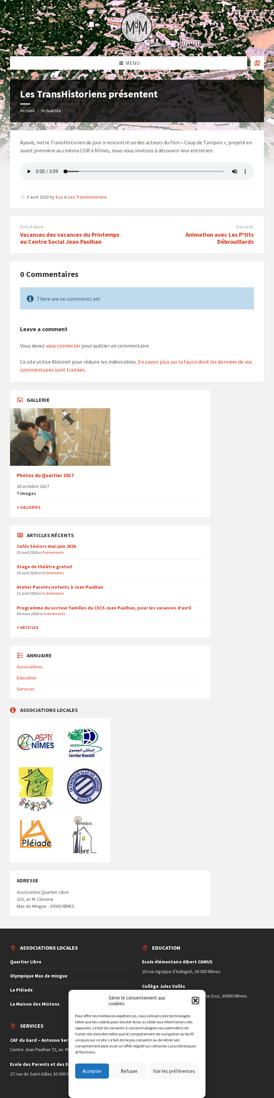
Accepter (92, 1071)
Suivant (245, 227)
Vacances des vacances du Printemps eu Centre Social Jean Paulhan (69, 238)
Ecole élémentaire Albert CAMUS (177, 962)
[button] (195, 1000)
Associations (29, 667)
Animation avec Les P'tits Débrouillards (219, 238)
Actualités (51, 110)
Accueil (27, 110)
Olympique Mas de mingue (38, 976)
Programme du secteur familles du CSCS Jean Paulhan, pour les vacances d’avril (104, 608)
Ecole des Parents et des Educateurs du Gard (59, 1064)
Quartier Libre (25, 962)
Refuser (129, 1071)
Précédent (32, 227)
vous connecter (63, 345)
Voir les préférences (174, 1071)
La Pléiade (21, 990)
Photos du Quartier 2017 (45, 475)
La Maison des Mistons (34, 1004)
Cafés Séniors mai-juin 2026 (46, 546)
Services (25, 689)
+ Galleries (28, 507)
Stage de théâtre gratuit (45, 567)
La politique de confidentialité (156, 1086)
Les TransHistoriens (87, 197)
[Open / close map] (257, 63)
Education (26, 678)
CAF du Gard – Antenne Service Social (50, 1040)
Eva (59, 197)
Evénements (53, 552)
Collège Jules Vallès (163, 986)
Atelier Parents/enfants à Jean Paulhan (60, 587)
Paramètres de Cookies (108, 1086)
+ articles (27, 627)
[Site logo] (137, 43)
